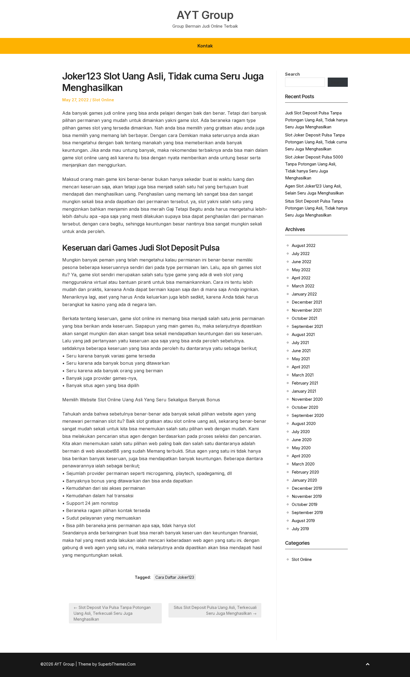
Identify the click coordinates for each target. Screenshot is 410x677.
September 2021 (307, 326)
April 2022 (301, 277)
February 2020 (305, 472)
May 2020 (301, 447)
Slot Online (103, 99)
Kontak (205, 46)
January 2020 (304, 480)
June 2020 (302, 439)
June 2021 (301, 350)
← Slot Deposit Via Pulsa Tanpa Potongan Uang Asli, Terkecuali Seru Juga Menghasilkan (112, 613)
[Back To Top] (368, 664)
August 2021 (303, 334)
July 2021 (300, 342)
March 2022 (303, 286)
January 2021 (304, 391)
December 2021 (307, 302)
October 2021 (304, 318)
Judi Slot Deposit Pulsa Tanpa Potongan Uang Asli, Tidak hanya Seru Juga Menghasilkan (316, 119)
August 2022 (303, 245)
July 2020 (301, 431)
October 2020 (305, 407)
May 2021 (301, 358)
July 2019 (300, 528)
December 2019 (307, 488)
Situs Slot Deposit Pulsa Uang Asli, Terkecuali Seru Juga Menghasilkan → (215, 610)
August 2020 (304, 423)
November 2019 (307, 496)
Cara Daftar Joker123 (174, 577)
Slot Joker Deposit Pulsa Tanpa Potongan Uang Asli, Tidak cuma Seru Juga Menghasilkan (316, 142)
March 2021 (302, 375)
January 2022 (304, 294)
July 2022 (301, 253)
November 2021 (307, 310)
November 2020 (307, 399)
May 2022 (301, 269)
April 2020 (301, 455)
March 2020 (303, 464)
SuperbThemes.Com (117, 664)
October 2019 (304, 504)
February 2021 (305, 383)
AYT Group (205, 15)
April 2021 (301, 366)
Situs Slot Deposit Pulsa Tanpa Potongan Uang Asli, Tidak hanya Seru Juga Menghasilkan (316, 208)
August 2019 (303, 520)
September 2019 (307, 512)
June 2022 (301, 261)
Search (292, 74)
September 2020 (308, 415)
